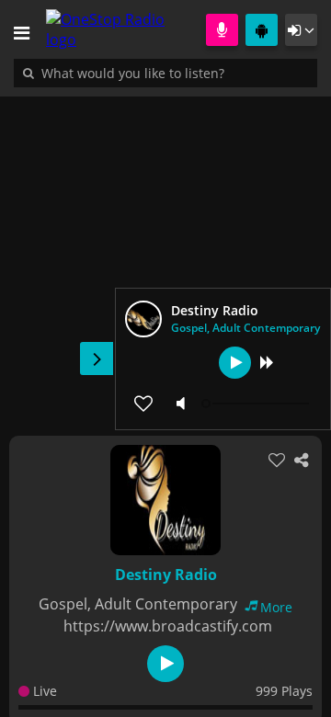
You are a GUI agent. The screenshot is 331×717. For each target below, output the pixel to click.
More (276, 607)
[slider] (257, 403)
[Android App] (261, 30)
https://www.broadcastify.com (167, 626)
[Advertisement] (165, 256)
